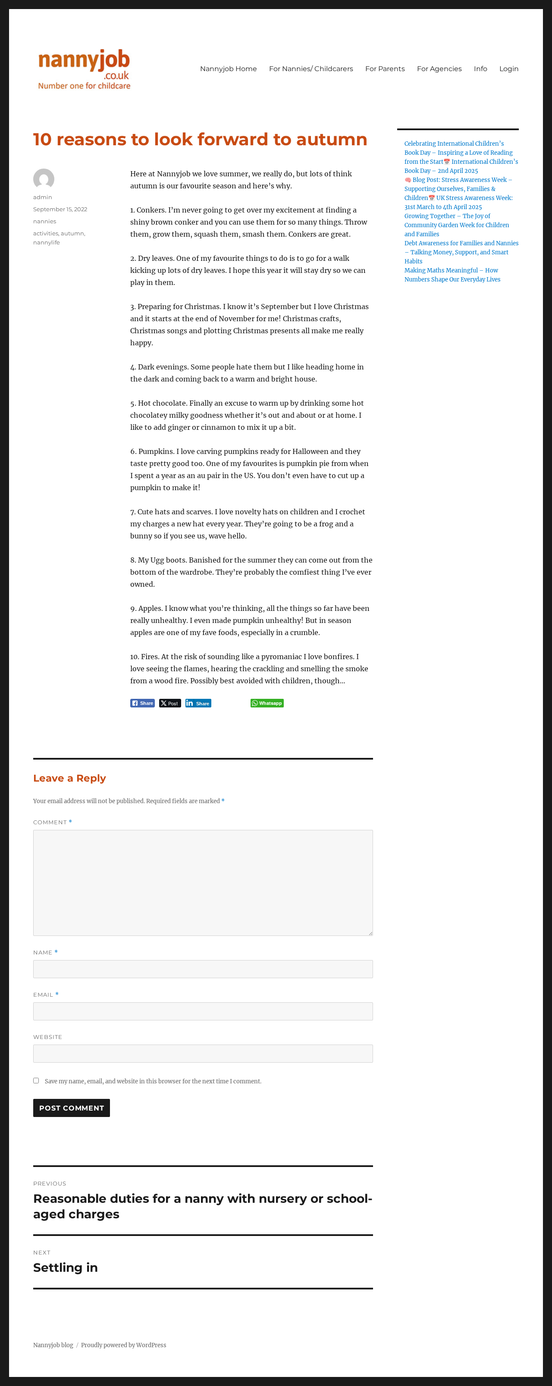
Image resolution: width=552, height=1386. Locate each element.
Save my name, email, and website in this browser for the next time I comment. (153, 1081)
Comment (52, 822)
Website (48, 1036)
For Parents (385, 69)
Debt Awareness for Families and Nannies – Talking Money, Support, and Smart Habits (462, 252)
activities (45, 233)
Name (45, 952)
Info (480, 69)
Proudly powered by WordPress (123, 1345)
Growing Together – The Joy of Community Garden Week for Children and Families (457, 225)
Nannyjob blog (53, 1345)
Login (509, 69)
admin (42, 197)
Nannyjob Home (228, 69)
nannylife (46, 242)
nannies (44, 221)
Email (46, 994)
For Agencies (439, 69)
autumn (72, 233)
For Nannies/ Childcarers (311, 69)
